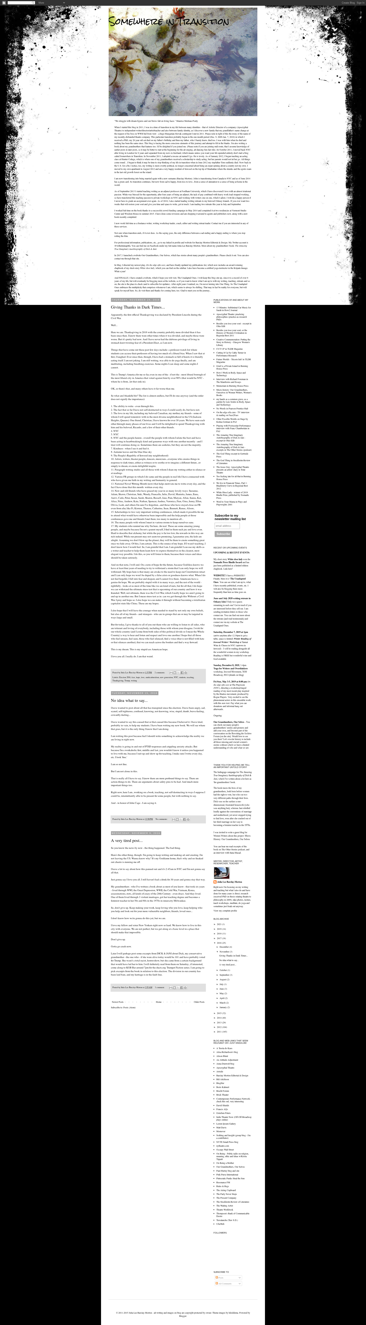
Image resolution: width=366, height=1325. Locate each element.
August (223, 979)
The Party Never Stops (226, 1193)
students (182, 677)
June (222, 988)
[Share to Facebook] (182, 673)
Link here (227, 569)
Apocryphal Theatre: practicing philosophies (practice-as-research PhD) (231, 317)
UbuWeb (220, 1223)
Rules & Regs (222, 1186)
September (225, 974)
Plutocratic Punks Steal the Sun (230, 1178)
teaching (190, 677)
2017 (219, 938)
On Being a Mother (225, 1162)
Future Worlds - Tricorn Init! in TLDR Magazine (233, 360)
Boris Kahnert (222, 1087)
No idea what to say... (129, 700)
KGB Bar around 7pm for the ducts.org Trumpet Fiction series (157, 967)
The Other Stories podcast (233, 849)
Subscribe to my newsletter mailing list (230, 517)
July (222, 984)
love (142, 677)
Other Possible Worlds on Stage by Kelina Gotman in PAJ (232, 420)
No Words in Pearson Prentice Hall (232, 408)
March (223, 1002)
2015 (219, 1013)
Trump (127, 680)
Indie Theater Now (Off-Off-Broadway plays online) (234, 1118)
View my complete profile (225, 910)
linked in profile (173, 242)
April (222, 998)
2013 (219, 1022)
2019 (219, 928)
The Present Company (226, 1197)
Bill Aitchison (222, 1079)
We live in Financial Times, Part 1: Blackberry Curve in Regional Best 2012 (232, 485)
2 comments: (160, 672)
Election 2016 (124, 677)
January (223, 1007)
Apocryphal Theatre (225, 1067)
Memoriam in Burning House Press (232, 385)
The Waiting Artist (224, 1205)
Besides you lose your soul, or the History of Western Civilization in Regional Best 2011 (231, 333)
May (222, 993)
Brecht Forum (222, 1090)
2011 (219, 1031)
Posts (220, 1277)
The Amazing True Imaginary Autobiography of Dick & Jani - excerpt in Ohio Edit (230, 437)
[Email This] (171, 673)
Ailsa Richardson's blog (227, 1051)
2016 (219, 942)
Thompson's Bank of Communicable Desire (232, 1215)
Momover (220, 1131)
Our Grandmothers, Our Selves (155, 255)
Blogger (182, 1315)
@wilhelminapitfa (122, 245)
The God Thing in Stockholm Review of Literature (233, 461)
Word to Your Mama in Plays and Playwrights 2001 (231, 503)
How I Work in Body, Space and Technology (231, 374)
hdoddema (233, 1312)
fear (133, 677)
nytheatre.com (222, 1145)
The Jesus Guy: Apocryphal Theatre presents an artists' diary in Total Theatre (232, 469)
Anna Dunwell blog (225, 1063)
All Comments (225, 1283)
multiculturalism (152, 677)
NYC (176, 677)
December (224, 946)
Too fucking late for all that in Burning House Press (233, 477)
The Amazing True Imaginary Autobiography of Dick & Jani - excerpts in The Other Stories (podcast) (234, 447)
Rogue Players (220, 696)
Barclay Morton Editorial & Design (211, 242)
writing (134, 680)
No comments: (162, 819)
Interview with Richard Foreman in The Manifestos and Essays (232, 380)
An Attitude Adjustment (227, 1059)
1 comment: (160, 987)
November (225, 951)
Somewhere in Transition (169, 21)
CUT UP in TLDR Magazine (229, 348)
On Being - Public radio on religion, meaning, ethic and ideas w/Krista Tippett (232, 1156)
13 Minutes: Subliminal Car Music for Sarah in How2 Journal (233, 309)
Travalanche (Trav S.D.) (227, 1220)
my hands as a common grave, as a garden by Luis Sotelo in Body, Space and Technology (233, 402)
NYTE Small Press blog (227, 1141)
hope (138, 677)
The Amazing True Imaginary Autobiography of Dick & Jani (233, 775)
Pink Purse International (227, 1174)
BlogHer (220, 1083)
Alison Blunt (222, 1055)
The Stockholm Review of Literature (232, 1201)
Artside (219, 1071)
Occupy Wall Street (225, 1149)
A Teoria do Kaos (224, 1048)
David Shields (222, 1105)
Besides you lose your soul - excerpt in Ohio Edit (233, 325)
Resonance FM (223, 1182)
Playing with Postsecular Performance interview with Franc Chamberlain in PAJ (233, 428)
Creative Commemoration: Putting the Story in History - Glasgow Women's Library (233, 342)
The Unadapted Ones (187, 277)
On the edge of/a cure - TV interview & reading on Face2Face (233, 413)
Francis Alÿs (222, 1109)
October (223, 970)
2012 (219, 1026)
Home (158, 1001)
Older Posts (199, 1001)
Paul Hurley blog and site (227, 1170)
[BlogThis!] (175, 673)
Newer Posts (118, 1001)
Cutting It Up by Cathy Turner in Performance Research (231, 354)
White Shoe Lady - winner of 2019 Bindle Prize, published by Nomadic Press (232, 495)
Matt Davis (221, 1127)
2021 (219, 924)
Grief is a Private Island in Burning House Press (232, 367)
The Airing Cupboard (226, 1190)
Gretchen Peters (223, 1112)
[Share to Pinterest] (186, 673)
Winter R (238, 638)
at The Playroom (232, 683)
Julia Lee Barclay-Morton (229, 881)
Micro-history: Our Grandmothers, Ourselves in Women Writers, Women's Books (234, 392)
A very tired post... (127, 840)
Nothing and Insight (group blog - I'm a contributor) (233, 1136)
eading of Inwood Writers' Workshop (232, 640)
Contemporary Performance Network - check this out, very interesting (233, 1100)
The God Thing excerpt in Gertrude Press (232, 455)
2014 (219, 1017)
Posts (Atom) (129, 1007)
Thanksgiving (117, 680)
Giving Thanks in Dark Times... (138, 307)
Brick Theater (222, 1094)
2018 (219, 933)
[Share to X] (178, 673)
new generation (166, 677)
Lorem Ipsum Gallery (226, 1123)
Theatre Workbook (224, 1209)
